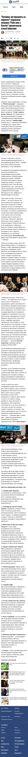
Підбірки (3, 732)
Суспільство (5, 744)
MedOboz (4, 753)
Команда (17, 708)
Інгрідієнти (17, 732)
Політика (18, 738)
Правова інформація (6, 711)
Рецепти (5, 7)
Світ (2, 741)
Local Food (17, 31)
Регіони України (19, 744)
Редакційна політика (6, 719)
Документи (17, 716)
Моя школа (4, 750)
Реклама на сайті (5, 716)
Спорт (17, 747)
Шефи (21, 7)
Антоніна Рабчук (9, 31)
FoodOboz (4, 725)
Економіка (18, 753)
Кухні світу (17, 730)
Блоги (3, 738)
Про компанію (4, 708)
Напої (13, 7)
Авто (16, 750)
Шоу (2, 747)
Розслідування (19, 741)
